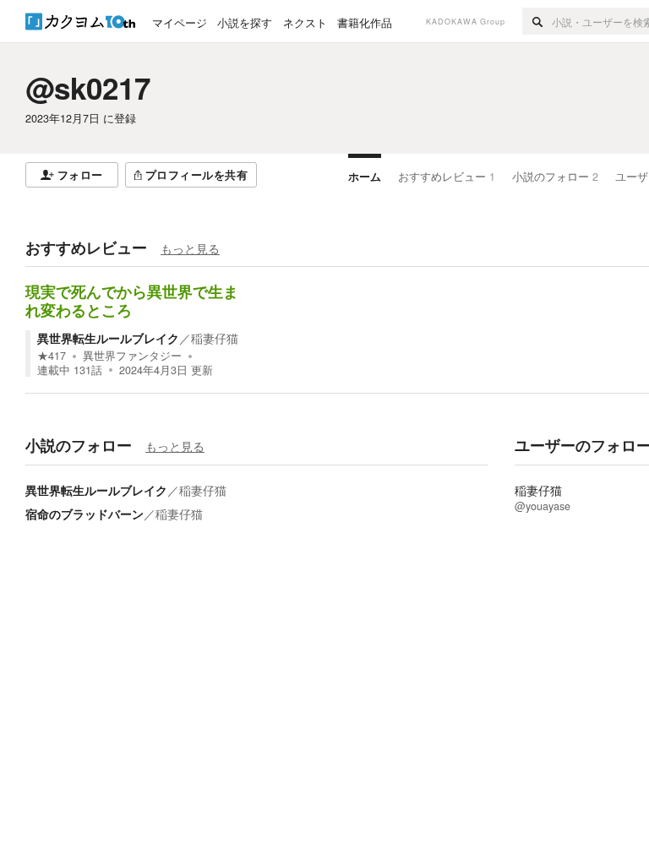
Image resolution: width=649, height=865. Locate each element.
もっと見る (190, 248)
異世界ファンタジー (132, 355)
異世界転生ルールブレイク (108, 337)
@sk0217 (87, 88)
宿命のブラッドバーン (84, 513)
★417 (51, 355)
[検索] (537, 21)
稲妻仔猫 (214, 337)
